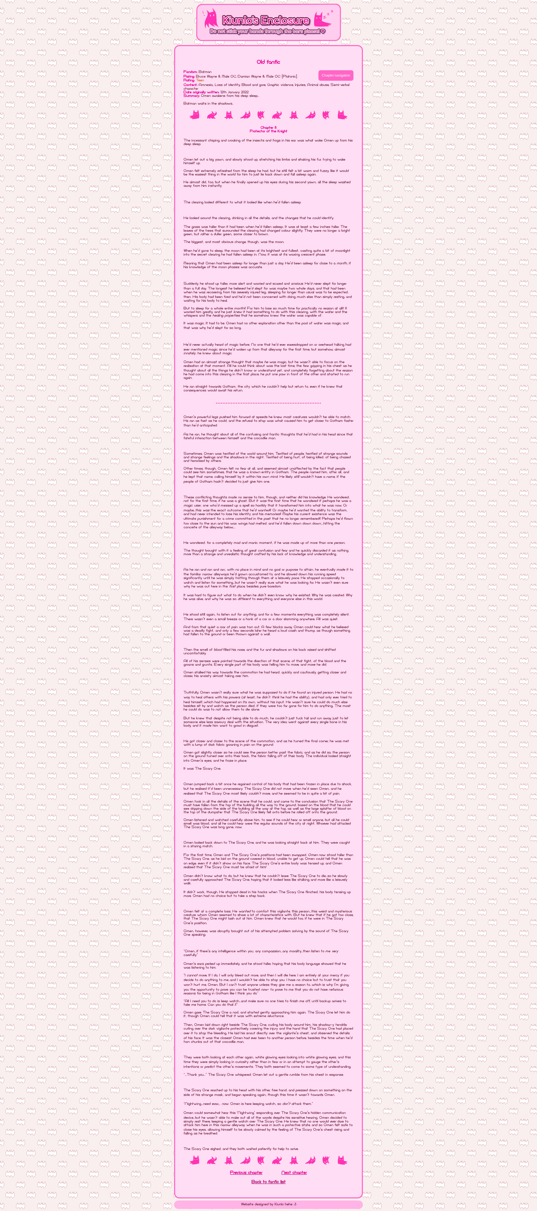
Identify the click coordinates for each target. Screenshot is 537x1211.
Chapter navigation (336, 75)
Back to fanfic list (269, 1182)
